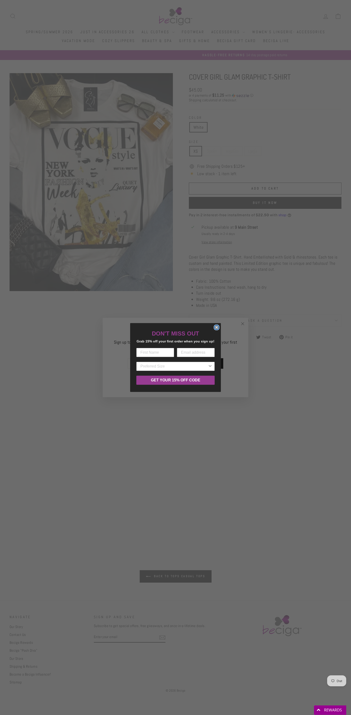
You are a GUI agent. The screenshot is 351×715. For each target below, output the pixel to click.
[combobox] (174, 366)
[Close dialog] (216, 327)
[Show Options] (210, 366)
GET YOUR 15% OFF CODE (175, 380)
